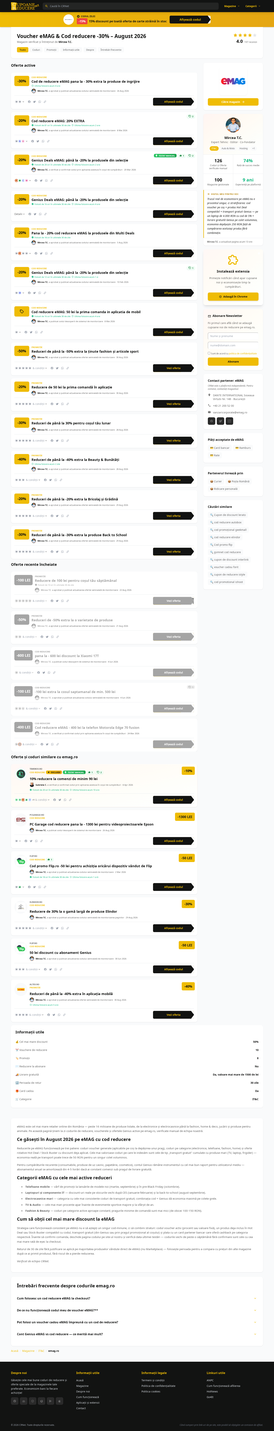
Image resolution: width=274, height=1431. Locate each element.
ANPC (210, 1380)
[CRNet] (25, 6)
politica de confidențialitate (243, 353)
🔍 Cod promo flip (221, 544)
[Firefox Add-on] (41, 1401)
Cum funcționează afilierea (223, 1386)
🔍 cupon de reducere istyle (227, 574)
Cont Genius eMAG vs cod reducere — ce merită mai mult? (60, 1334)
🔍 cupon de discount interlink (229, 559)
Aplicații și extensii (88, 1402)
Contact (81, 1408)
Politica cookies (150, 1391)
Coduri (36, 49)
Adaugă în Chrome (235, 296)
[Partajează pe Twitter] (34, 101)
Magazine (28, 1351)
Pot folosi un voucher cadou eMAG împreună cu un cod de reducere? (67, 1322)
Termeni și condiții (153, 1380)
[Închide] (259, 253)
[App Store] (59, 1401)
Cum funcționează (87, 1397)
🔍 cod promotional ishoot (226, 582)
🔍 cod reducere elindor (225, 537)
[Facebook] (211, 421)
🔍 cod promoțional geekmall (228, 530)
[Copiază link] (45, 101)
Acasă (14, 1351)
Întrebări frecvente (111, 49)
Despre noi (83, 1391)
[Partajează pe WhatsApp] (39, 101)
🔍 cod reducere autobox (225, 522)
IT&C (41, 1351)
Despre (90, 49)
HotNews (212, 1391)
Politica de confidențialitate (158, 1386)
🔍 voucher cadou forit (224, 567)
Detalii (18, 214)
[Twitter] (220, 421)
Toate (23, 49)
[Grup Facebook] (23, 1401)
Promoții (51, 49)
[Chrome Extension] (32, 1401)
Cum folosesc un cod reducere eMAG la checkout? (53, 1298)
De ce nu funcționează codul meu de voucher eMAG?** (57, 1310)
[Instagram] (229, 421)
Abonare (233, 361)
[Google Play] (50, 1401)
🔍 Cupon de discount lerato (228, 515)
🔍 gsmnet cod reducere (225, 552)
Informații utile (71, 49)
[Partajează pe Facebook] (29, 101)
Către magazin (230, 102)
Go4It (210, 1397)
